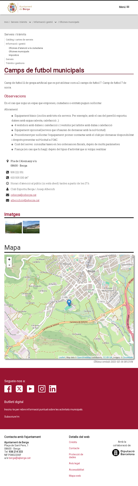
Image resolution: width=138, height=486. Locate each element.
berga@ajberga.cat (20, 458)
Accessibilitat (76, 469)
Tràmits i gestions (15, 63)
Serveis (9, 59)
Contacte (74, 448)
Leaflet (62, 357)
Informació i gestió (43, 22)
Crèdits (73, 442)
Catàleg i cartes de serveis (19, 39)
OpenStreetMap (84, 357)
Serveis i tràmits (19, 22)
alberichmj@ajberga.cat (25, 200)
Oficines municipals (69, 22)
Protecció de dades (76, 456)
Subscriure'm (11, 416)
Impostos (14, 55)
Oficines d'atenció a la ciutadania (26, 48)
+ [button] (9, 259)
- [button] (9, 264)
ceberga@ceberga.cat (23, 195)
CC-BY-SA (107, 357)
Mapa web (75, 476)
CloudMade (128, 357)
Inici (6, 22)
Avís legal (74, 463)
